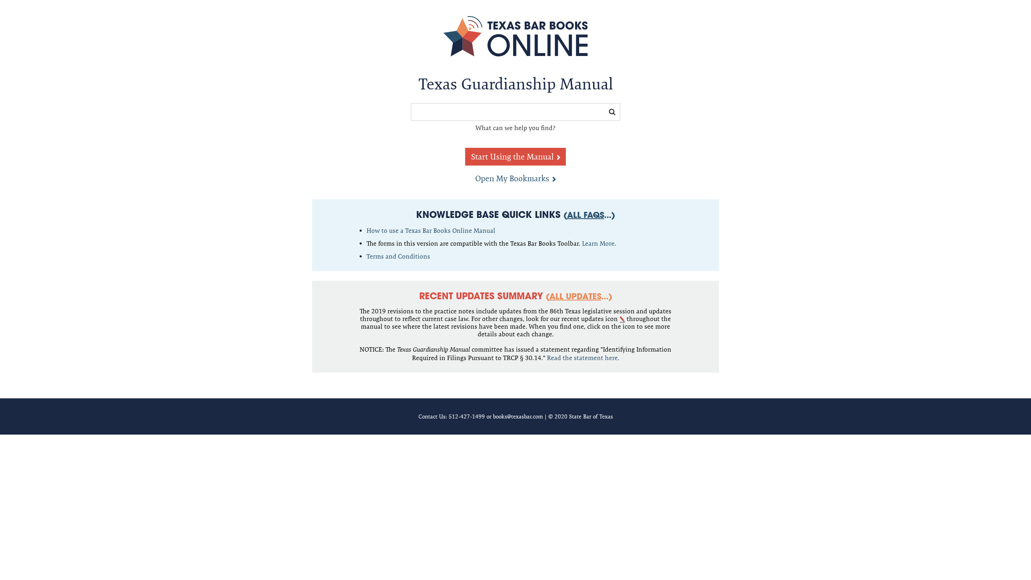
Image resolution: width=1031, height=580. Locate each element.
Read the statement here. (583, 358)
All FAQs (585, 216)
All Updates (575, 297)
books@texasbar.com (518, 416)
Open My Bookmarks (512, 178)
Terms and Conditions (398, 256)
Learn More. (599, 243)
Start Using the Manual (512, 157)
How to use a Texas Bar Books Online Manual (430, 230)
